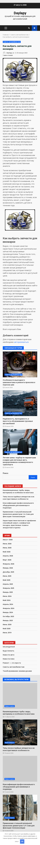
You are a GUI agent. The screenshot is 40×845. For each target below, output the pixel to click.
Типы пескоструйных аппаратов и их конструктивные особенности (20, 732)
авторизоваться (21, 342)
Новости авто (8, 655)
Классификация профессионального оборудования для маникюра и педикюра (18, 505)
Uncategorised (9, 647)
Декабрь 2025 (8, 572)
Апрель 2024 (8, 604)
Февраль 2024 (8, 608)
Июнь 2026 (7, 548)
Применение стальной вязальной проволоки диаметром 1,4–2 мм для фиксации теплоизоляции (18, 514)
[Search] (29, 28)
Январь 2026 (8, 568)
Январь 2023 (8, 620)
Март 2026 (7, 560)
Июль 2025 (7, 576)
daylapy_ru (10, 53)
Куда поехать (8, 651)
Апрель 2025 (8, 584)
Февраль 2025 (8, 588)
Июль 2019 (7, 632)
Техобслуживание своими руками (17, 671)
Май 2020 (6, 628)
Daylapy (20, 13)
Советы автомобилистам (11, 42)
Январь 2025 (8, 592)
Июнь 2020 (7, 624)
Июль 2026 (7, 544)
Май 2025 (6, 580)
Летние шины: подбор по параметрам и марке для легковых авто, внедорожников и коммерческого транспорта (20, 442)
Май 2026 (6, 552)
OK (22, 841)
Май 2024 (6, 600)
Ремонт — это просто (12, 663)
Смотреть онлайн (34, 28)
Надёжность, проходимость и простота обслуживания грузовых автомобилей (20, 403)
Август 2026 (7, 540)
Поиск (5, 473)
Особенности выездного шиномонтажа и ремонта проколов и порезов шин (20, 364)
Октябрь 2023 (8, 616)
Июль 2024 (7, 596)
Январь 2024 (8, 612)
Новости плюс (9, 659)
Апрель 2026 (8, 556)
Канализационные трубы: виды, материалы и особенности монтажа (20, 696)
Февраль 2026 (8, 564)
